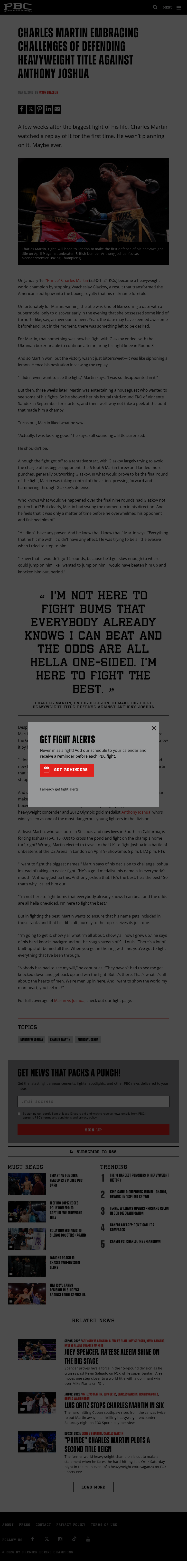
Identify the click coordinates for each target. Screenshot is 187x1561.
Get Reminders (70, 770)
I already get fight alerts (59, 789)
